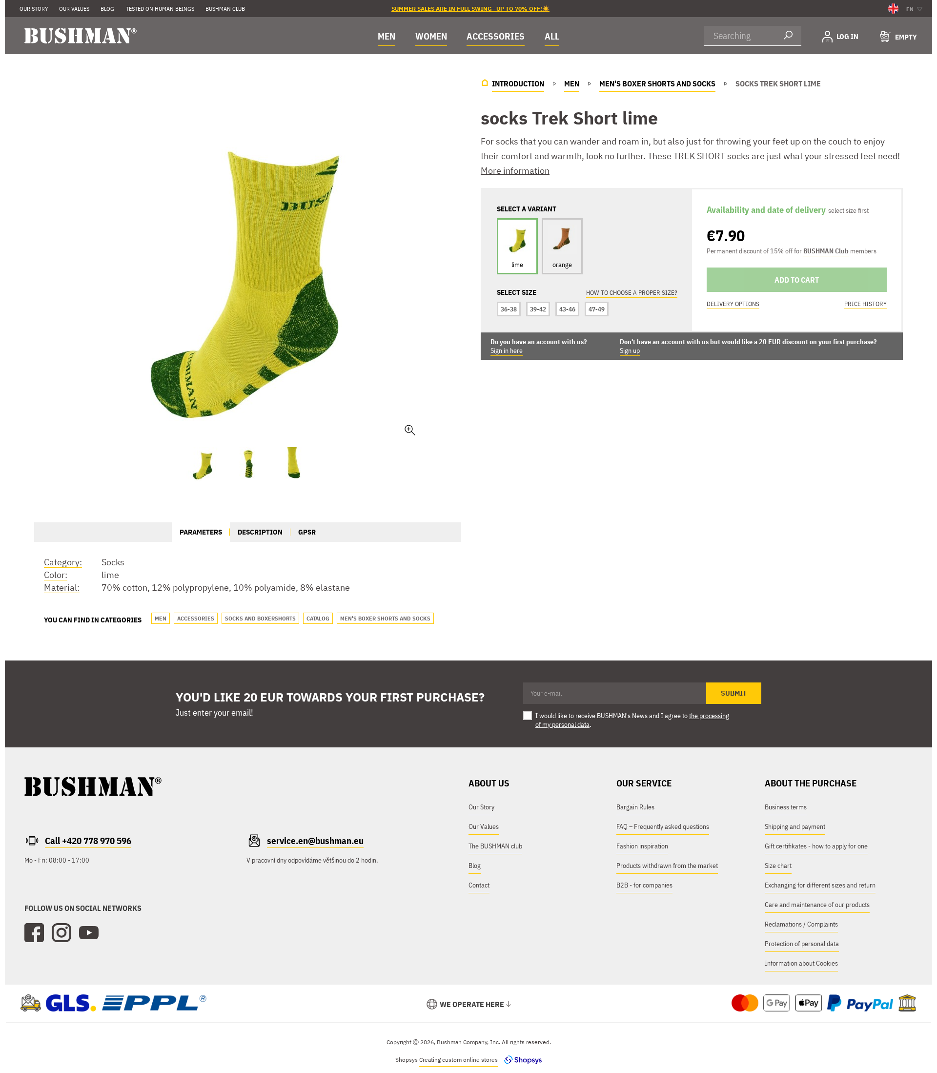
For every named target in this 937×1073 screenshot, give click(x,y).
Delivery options (733, 304)
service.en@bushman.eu (315, 841)
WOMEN (431, 36)
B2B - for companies (644, 885)
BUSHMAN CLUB (225, 8)
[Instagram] (61, 933)
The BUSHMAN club (495, 846)
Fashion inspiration (642, 846)
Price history (865, 304)
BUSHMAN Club (826, 251)
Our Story (34, 8)
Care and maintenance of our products (817, 904)
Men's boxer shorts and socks (385, 618)
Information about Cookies (801, 963)
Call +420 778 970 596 (88, 841)
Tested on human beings (160, 8)
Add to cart (796, 280)
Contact (478, 885)
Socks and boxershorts (260, 618)
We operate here (472, 1004)
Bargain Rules (635, 807)
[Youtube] (89, 933)
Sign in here (506, 350)
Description (260, 531)
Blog (474, 865)
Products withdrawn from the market (667, 865)
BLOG (107, 8)
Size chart (778, 865)
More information (515, 170)
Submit (734, 693)
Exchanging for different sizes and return (820, 885)
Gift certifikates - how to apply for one (816, 846)
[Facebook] (34, 933)
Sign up (630, 350)
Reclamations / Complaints (801, 924)
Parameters (201, 531)
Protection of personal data (802, 943)
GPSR (307, 531)
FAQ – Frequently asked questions (662, 826)
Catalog (317, 618)
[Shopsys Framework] (520, 1059)
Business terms (786, 807)
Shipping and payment (795, 826)
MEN (386, 36)
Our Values (74, 8)
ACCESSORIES (496, 36)
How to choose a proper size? (631, 293)
